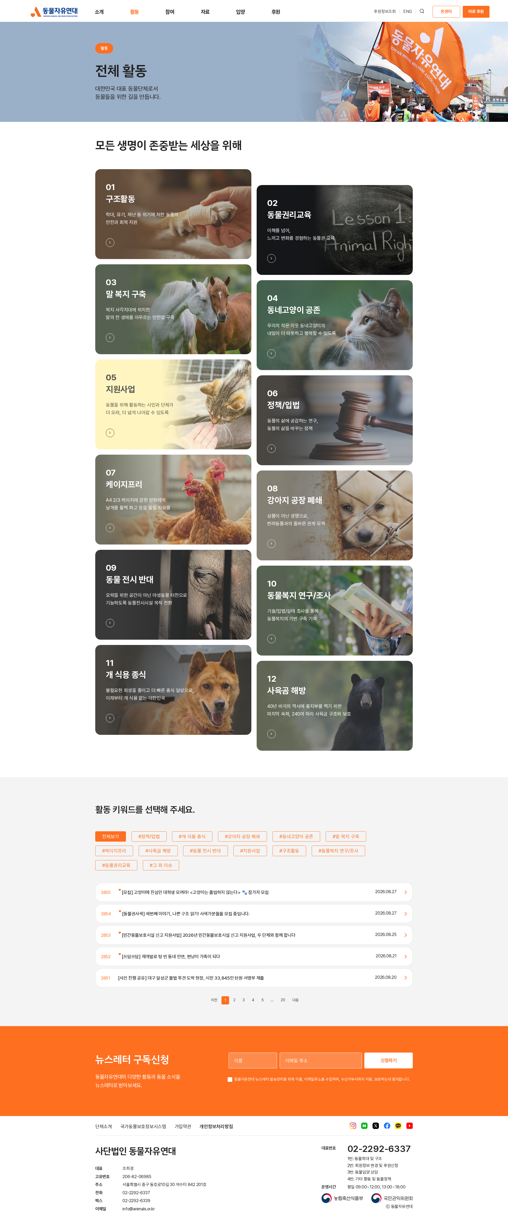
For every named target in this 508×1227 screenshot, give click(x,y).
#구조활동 (289, 851)
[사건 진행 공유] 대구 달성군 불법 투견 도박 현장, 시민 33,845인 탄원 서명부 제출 (191, 978)
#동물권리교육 (116, 865)
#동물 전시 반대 (205, 851)
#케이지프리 (114, 851)
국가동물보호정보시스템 (143, 1126)
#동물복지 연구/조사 (338, 851)
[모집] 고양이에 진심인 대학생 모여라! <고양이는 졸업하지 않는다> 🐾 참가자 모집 (195, 892)
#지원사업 (250, 851)
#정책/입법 (149, 836)
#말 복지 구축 (346, 836)
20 (283, 1000)
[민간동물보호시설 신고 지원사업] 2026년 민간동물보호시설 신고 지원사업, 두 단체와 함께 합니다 (208, 935)
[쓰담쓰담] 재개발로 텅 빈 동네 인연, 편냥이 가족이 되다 (170, 956)
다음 (295, 1000)
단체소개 (103, 1126)
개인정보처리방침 (216, 1126)
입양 (240, 12)
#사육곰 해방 (158, 851)
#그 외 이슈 (161, 865)
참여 (169, 12)
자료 (205, 12)
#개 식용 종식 (192, 836)
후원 (275, 12)
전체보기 (110, 836)
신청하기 (389, 1060)
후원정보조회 (385, 11)
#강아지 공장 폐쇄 (242, 836)
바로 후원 (476, 11)
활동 (134, 12)
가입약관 (183, 1126)
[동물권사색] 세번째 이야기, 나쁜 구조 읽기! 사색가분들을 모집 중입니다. (185, 913)
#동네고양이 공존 (296, 836)
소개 (99, 12)
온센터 (446, 11)
